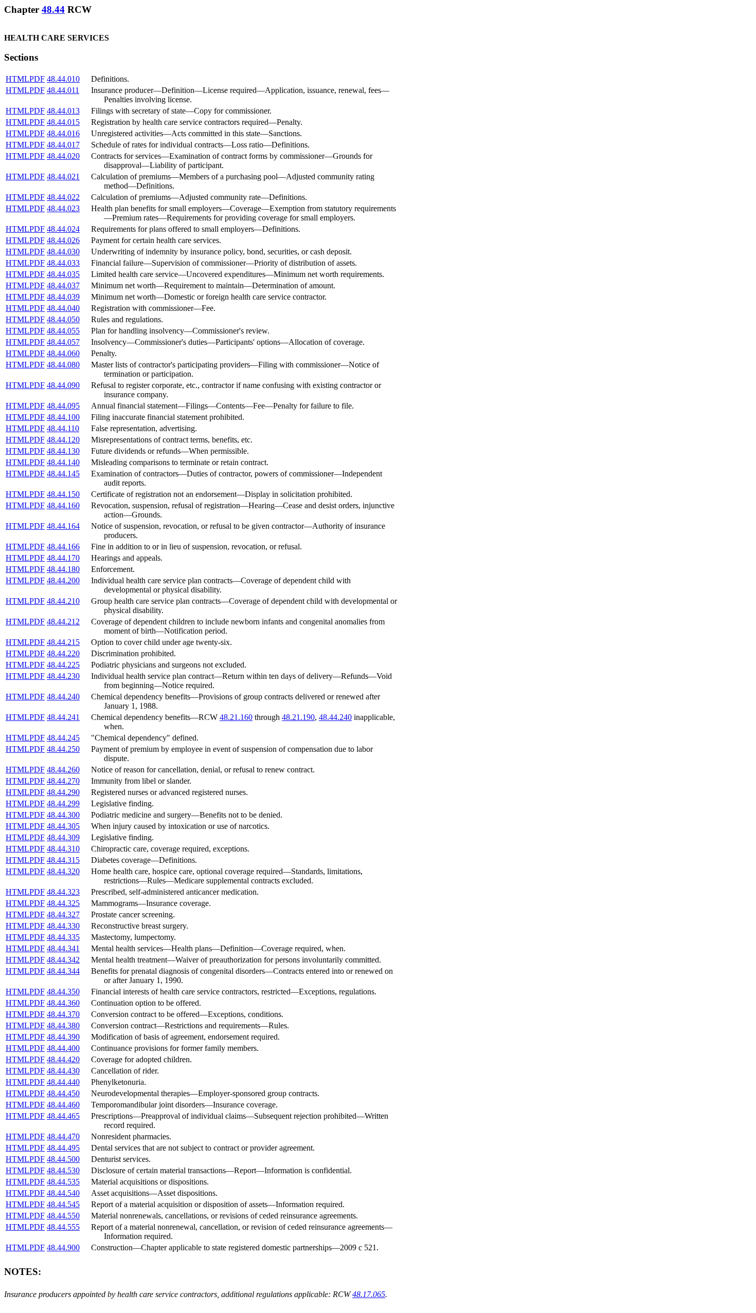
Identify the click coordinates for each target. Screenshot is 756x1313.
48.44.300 (63, 814)
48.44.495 (63, 1147)
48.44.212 (63, 621)
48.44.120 (63, 439)
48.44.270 (63, 780)
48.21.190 (298, 717)
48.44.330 (63, 925)
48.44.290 (63, 792)
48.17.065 (368, 1294)
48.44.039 (63, 296)
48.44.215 (63, 642)
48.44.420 (63, 1059)
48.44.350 (63, 991)
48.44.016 (63, 133)
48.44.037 (63, 285)
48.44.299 (63, 803)
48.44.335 (63, 937)
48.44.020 (63, 156)
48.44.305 (63, 826)
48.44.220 (63, 653)
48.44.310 (63, 848)
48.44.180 (63, 569)
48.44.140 (63, 462)
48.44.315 (63, 860)
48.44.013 (63, 110)
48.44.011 (63, 90)
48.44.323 (63, 891)
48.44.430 (63, 1070)
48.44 (53, 9)
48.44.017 (63, 144)
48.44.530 (63, 1170)
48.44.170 (63, 557)
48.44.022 (63, 197)
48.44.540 (63, 1193)
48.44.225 (63, 664)
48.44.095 (63, 405)
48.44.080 (63, 364)
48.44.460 (63, 1104)
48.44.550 (63, 1215)
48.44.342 (63, 959)
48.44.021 (63, 176)
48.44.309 (63, 837)
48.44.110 (63, 428)
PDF (37, 79)
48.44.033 (63, 262)
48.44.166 (63, 546)
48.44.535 (63, 1181)
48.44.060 (63, 353)
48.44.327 (63, 914)
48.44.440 (63, 1082)
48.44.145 (63, 473)
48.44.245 (63, 737)
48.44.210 (63, 601)
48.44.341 (63, 948)
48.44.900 (63, 1247)
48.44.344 (63, 971)
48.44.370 (63, 1014)
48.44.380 (63, 1025)
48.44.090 (63, 385)
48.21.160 (236, 717)
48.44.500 (63, 1159)
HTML (17, 79)
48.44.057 (63, 342)
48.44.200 (63, 580)
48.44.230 (63, 676)
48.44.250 (63, 749)
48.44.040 (63, 308)
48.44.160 (63, 505)
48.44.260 (63, 769)
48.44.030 (63, 251)
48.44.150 (63, 494)
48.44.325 (63, 903)
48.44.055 (63, 330)
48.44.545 (63, 1204)
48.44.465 (63, 1116)
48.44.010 (63, 79)
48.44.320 (63, 871)
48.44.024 (63, 229)
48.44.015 (63, 122)
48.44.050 (63, 319)
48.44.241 (63, 717)
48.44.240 (63, 696)
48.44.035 (63, 274)
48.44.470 (63, 1136)
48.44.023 (63, 208)
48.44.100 (63, 417)
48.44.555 (63, 1227)
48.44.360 (63, 1002)
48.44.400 (63, 1048)
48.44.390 (63, 1036)
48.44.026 (63, 240)
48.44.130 (63, 451)
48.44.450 (63, 1093)
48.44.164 (63, 526)
